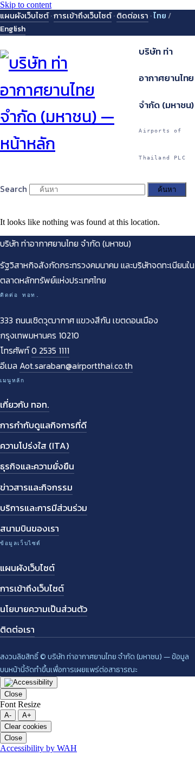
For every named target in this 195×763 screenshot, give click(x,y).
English (12, 29)
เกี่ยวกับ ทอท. (24, 405)
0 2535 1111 (50, 350)
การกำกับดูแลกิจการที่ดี (43, 425)
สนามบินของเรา (29, 528)
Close (13, 694)
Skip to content (25, 4)
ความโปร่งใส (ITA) (34, 446)
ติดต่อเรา (132, 16)
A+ (26, 715)
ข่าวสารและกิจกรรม (36, 487)
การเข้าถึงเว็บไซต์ (83, 16)
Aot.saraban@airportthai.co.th (76, 365)
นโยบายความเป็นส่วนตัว (43, 609)
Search (13, 188)
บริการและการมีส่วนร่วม (43, 508)
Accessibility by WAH (38, 748)
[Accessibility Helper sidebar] (28, 682)
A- (7, 715)
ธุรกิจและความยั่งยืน (37, 466)
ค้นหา (167, 189)
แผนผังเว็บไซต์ (24, 16)
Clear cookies (25, 726)
